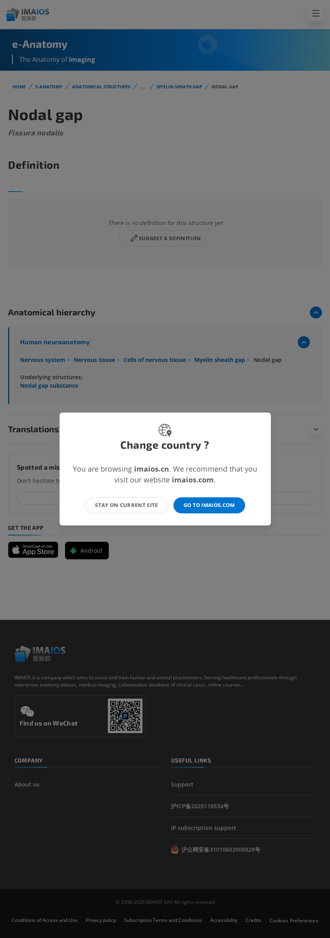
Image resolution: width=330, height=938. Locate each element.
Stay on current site (126, 505)
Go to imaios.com (209, 505)
